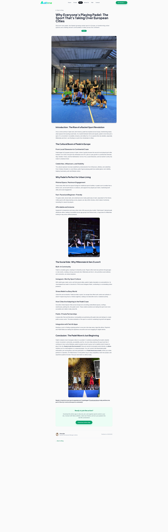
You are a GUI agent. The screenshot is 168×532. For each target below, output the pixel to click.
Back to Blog (60, 10)
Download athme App (84, 422)
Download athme (94, 400)
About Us (86, 2)
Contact (98, 2)
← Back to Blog (59, 441)
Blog (80, 2)
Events (75, 2)
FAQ (92, 2)
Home (69, 2)
